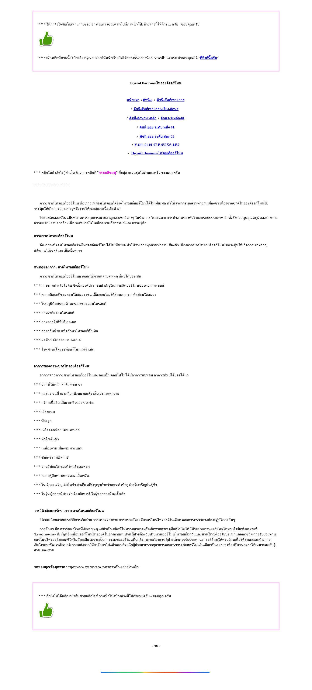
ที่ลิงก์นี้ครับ (208, 58)
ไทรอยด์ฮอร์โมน (157, 153)
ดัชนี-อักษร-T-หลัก (142, 118)
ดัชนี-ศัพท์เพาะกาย (170, 100)
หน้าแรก (133, 100)
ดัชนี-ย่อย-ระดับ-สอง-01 (157, 136)
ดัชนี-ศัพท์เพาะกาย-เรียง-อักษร (156, 109)
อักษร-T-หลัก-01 (172, 118)
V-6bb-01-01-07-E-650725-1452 (157, 144)
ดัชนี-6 (147, 100)
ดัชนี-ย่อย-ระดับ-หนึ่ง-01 (156, 127)
